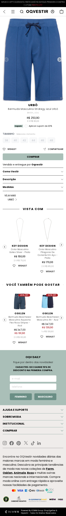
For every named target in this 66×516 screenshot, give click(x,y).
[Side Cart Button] (61, 12)
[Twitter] (25, 443)
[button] (59, 59)
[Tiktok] (33, 443)
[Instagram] (5, 443)
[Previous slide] (5, 247)
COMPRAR (33, 156)
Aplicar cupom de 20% (40, 126)
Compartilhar (55, 149)
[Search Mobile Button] (21, 11)
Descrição (9, 179)
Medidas (8, 187)
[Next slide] (61, 245)
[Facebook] (11, 443)
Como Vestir (11, 171)
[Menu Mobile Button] (13, 11)
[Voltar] (4, 11)
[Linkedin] (39, 443)
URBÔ (33, 105)
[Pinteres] (18, 443)
